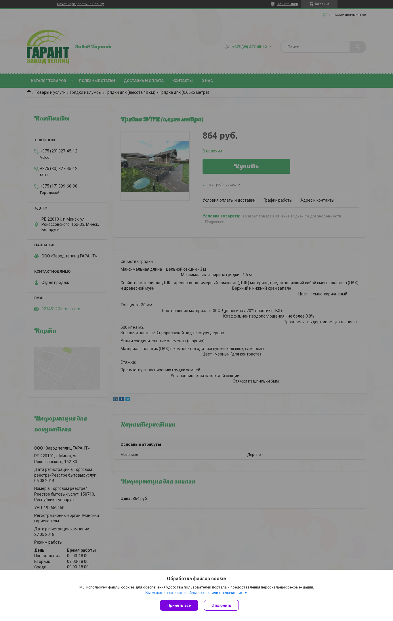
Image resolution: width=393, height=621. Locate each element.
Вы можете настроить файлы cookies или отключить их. (194, 593)
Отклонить (221, 605)
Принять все (179, 605)
